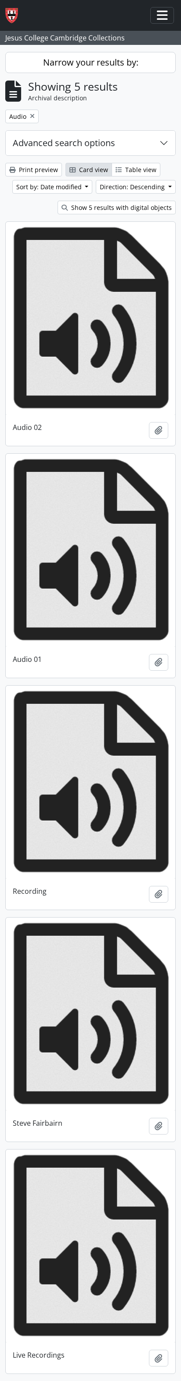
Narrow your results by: (90, 62)
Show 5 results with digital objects (120, 207)
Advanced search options (64, 143)
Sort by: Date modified (49, 187)
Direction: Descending (133, 187)
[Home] (15, 15)
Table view (139, 169)
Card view (92, 169)
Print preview (37, 169)
